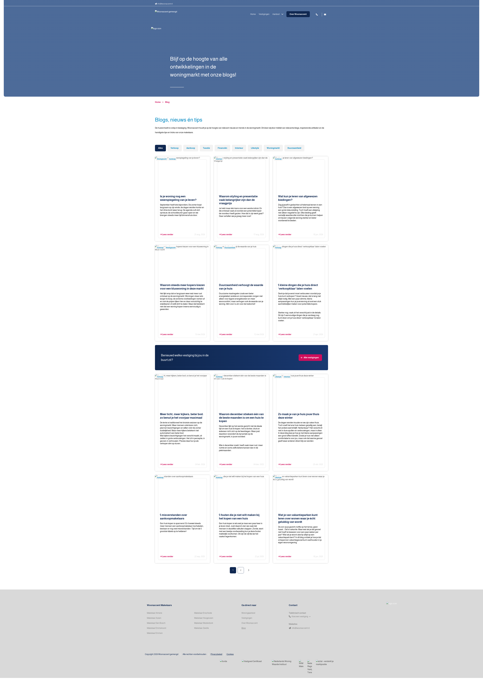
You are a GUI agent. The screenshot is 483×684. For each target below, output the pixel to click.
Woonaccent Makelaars (159, 605)
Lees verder (167, 234)
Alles (160, 148)
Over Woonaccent (298, 14)
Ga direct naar (249, 605)
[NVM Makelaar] (301, 664)
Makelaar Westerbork (203, 623)
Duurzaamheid (294, 148)
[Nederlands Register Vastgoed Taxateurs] (309, 667)
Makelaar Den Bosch (156, 623)
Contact (293, 605)
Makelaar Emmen (155, 633)
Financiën (222, 148)
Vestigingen (264, 14)
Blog (167, 102)
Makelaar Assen (154, 618)
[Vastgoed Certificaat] (255, 663)
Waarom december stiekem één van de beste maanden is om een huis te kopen (241, 418)
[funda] (229, 663)
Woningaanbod (248, 613)
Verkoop (175, 148)
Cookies (230, 654)
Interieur (239, 148)
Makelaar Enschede (203, 613)
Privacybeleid (216, 654)
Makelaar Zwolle (201, 628)
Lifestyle (255, 148)
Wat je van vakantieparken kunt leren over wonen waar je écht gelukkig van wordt (298, 518)
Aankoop (190, 148)
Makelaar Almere (154, 613)
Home (253, 14)
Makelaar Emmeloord (156, 628)
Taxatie (206, 148)
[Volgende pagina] (248, 570)
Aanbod (276, 14)
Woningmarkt (273, 148)
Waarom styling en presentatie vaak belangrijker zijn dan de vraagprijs (238, 200)
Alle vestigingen (311, 357)
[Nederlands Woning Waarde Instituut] (283, 663)
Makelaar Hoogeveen (203, 618)
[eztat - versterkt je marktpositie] (325, 663)
